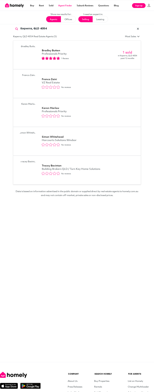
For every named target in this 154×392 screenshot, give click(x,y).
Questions (103, 5)
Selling (85, 19)
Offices (68, 19)
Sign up (139, 5)
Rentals (98, 386)
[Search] (16, 28)
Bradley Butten (51, 50)
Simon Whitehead (53, 136)
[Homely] (20, 375)
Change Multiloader (138, 386)
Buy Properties (101, 380)
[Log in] (148, 5)
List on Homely (135, 380)
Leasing (100, 19)
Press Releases (75, 386)
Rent (41, 5)
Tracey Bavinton (52, 165)
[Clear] (138, 28)
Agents (53, 19)
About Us (72, 380)
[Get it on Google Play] (30, 386)
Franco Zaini (49, 79)
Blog (116, 5)
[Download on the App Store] (10, 386)
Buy (32, 5)
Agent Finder (65, 5)
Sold (51, 5)
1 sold (127, 52)
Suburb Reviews (85, 5)
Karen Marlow (50, 108)
